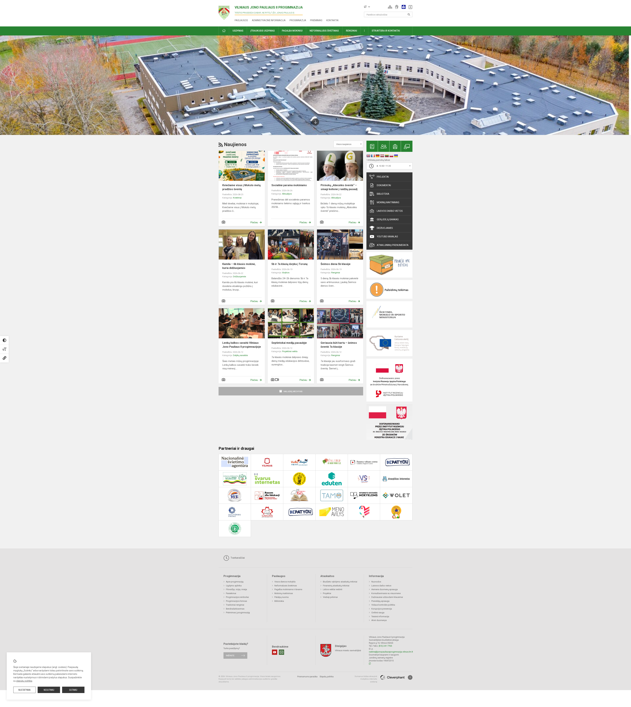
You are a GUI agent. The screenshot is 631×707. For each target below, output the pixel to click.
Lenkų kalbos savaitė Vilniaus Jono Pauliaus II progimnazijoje (241, 344)
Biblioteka (383, 194)
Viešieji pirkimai (330, 597)
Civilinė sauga (377, 612)
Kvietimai (237, 197)
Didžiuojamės (239, 276)
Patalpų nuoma (281, 597)
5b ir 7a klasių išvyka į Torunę (289, 264)
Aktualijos (287, 194)
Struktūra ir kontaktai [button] (386, 30)
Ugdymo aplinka (234, 585)
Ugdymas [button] (238, 30)
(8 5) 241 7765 (385, 646)
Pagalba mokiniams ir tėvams (288, 589)
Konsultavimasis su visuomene (386, 593)
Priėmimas (316, 20)
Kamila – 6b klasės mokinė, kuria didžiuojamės (239, 266)
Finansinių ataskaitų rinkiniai (336, 585)
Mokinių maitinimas (388, 202)
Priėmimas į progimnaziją (238, 612)
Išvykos (285, 272)
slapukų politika (24, 681)
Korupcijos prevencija (381, 609)
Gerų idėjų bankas (388, 219)
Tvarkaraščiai (237, 557)
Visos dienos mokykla (284, 581)
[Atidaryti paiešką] (409, 14)
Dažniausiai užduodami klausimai (387, 597)
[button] (390, 7)
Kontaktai (332, 20)
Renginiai (335, 272)
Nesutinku (49, 690)
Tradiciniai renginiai (235, 605)
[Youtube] (274, 652)
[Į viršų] (410, 677)
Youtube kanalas (387, 236)
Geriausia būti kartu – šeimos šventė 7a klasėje (339, 344)
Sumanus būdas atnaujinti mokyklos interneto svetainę (366, 679)
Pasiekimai (231, 593)
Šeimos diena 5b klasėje (336, 264)
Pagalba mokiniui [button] (292, 30)
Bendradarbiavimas (235, 609)
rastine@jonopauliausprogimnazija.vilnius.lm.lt (391, 652)
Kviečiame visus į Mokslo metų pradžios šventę (241, 187)
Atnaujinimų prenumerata (393, 245)
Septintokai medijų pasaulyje (289, 342)
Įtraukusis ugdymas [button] (262, 30)
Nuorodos (376, 581)
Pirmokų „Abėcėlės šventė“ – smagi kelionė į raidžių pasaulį (339, 187)
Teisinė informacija (380, 616)
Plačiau (254, 222)
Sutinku (73, 690)
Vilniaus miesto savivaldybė (348, 650)
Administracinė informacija (269, 20)
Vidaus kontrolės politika (383, 605)
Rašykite (230, 655)
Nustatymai (24, 690)
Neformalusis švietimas (285, 585)
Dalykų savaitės (240, 355)
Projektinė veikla (289, 351)
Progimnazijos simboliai (237, 597)
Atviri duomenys (379, 620)
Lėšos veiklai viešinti (332, 589)
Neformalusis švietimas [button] (324, 30)
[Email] (281, 652)
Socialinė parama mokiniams (289, 185)
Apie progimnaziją (234, 581)
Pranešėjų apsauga (380, 601)
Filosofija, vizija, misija (236, 589)
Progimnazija (298, 20)
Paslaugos (241, 20)
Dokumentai (384, 185)
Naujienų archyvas (293, 391)
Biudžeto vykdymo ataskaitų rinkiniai (340, 581)
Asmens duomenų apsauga (384, 589)
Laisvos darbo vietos (390, 211)
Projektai (383, 176)
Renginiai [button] (351, 30)
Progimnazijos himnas (236, 601)
